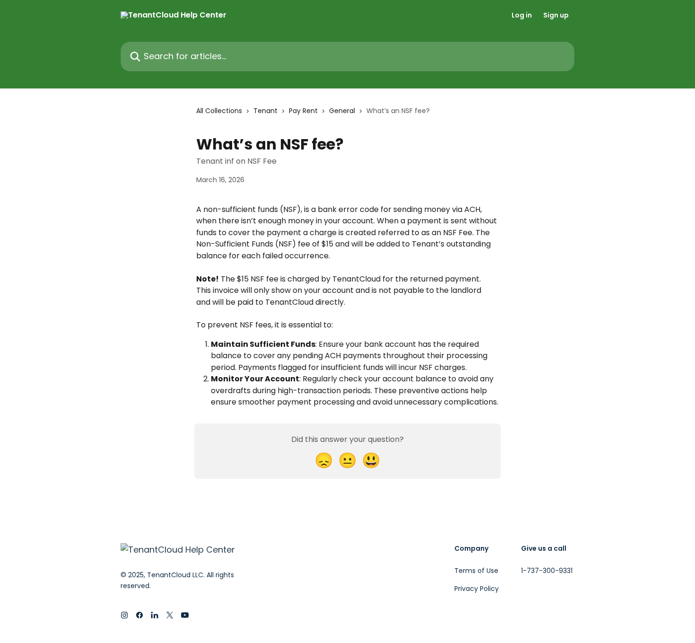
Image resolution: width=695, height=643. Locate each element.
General (342, 110)
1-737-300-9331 (547, 570)
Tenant (265, 110)
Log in (522, 15)
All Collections (219, 110)
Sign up (556, 15)
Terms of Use (476, 570)
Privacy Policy (476, 588)
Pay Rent (303, 110)
